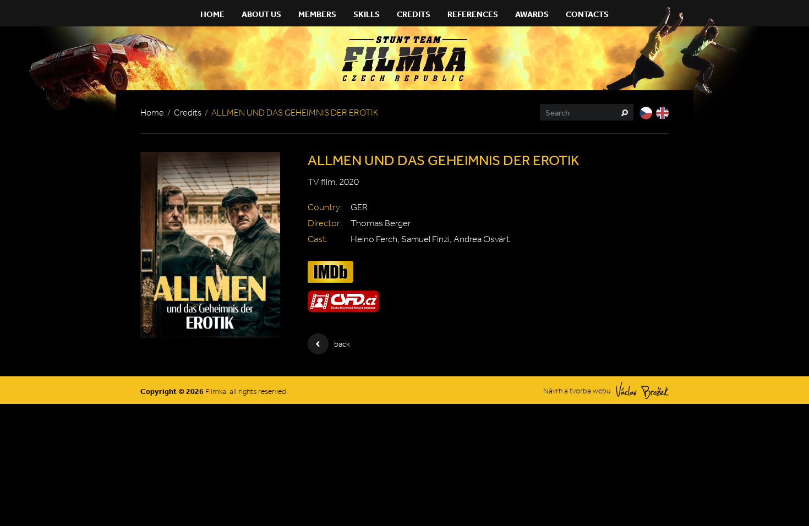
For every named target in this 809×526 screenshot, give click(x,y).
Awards (532, 14)
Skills (366, 14)
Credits (413, 14)
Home (212, 14)
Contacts (587, 14)
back (342, 344)
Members (317, 14)
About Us (261, 14)
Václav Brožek (642, 390)
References (472, 14)
